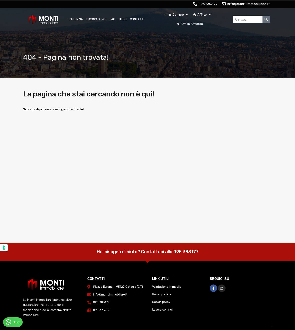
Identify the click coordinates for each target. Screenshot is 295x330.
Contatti (137, 19)
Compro (178, 14)
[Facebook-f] (213, 288)
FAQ (112, 19)
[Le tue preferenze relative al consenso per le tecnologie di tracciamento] (4, 247)
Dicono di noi (96, 19)
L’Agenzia (76, 19)
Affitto (202, 14)
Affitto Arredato (192, 24)
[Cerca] (266, 19)
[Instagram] (221, 288)
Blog (123, 19)
